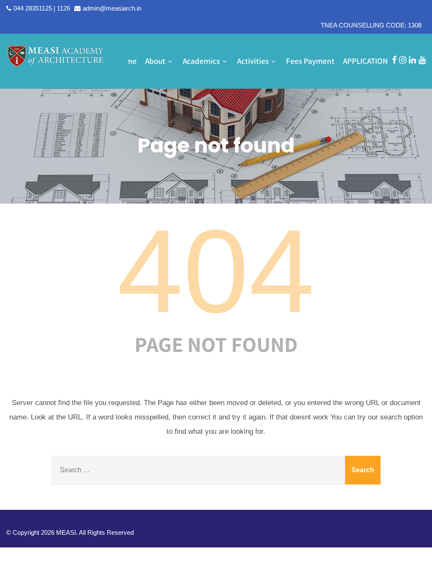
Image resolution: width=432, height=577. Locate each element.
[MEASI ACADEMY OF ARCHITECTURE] (55, 56)
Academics (201, 61)
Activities (253, 61)
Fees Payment (310, 61)
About (155, 61)
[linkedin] (412, 60)
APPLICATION (365, 61)
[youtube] (422, 60)
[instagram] (402, 60)
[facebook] (394, 60)
